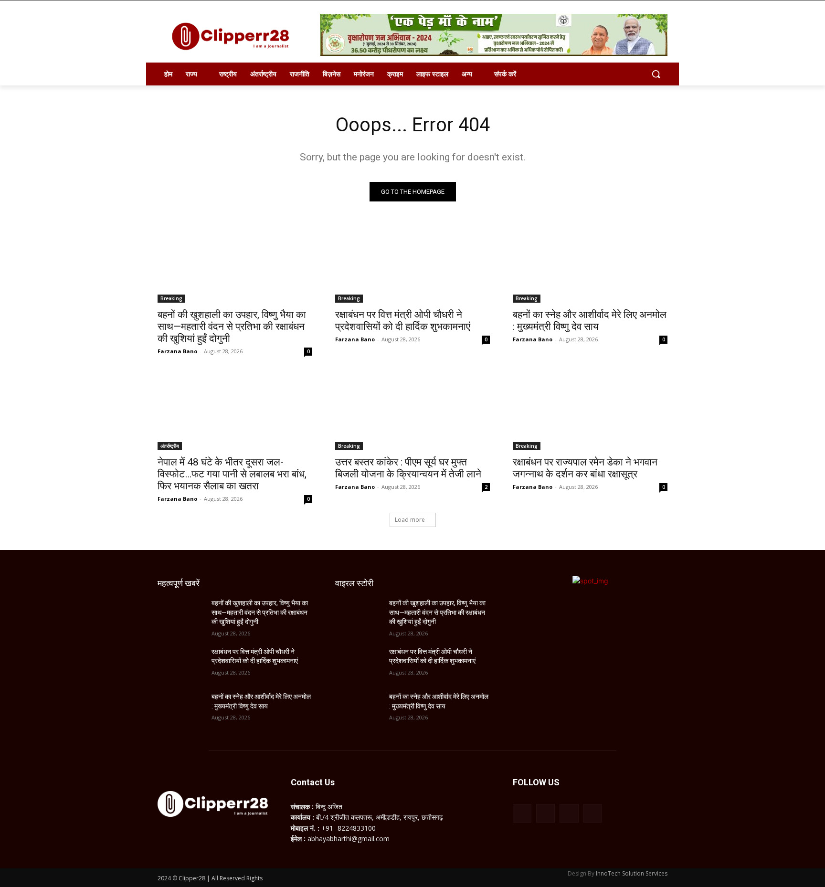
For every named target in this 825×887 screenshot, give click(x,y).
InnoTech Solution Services (631, 873)
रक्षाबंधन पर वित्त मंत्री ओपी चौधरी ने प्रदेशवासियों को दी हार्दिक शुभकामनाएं (402, 320)
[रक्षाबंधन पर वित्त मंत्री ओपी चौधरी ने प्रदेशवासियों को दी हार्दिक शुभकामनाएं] (412, 264)
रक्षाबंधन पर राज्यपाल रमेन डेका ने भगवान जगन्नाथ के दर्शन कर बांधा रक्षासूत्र (585, 468)
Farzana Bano (177, 351)
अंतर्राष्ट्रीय (169, 446)
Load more (410, 520)
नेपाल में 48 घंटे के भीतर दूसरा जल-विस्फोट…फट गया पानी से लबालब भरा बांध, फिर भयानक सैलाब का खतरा (232, 474)
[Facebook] (522, 813)
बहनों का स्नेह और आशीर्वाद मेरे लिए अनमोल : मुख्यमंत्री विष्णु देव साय (589, 320)
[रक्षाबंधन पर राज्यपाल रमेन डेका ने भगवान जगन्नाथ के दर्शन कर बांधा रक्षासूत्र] (590, 411)
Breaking (171, 298)
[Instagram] (545, 813)
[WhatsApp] (569, 813)
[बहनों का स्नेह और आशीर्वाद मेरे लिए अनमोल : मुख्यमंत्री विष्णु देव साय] (590, 264)
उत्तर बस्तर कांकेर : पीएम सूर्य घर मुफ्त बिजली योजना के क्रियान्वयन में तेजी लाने (408, 468)
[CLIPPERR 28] (234, 36)
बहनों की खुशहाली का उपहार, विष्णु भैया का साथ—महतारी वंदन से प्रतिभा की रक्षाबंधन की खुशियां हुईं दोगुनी (232, 326)
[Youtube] (592, 813)
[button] (656, 74)
